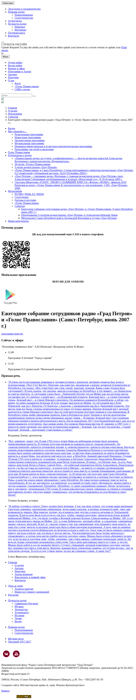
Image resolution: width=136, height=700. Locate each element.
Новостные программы (28, 137)
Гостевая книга (16, 32)
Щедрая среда (16, 638)
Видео (11, 128)
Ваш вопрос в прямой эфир (30, 577)
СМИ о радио (22, 89)
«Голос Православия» (27, 86)
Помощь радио (16, 11)
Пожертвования (24, 14)
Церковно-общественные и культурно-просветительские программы (53, 146)
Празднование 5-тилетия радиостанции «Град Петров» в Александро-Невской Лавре (69, 215)
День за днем (15, 585)
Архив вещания (24, 574)
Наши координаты (18, 221)
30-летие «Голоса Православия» (33, 164)
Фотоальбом (15, 113)
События (13, 116)
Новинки (20, 26)
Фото (18, 83)
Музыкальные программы (29, 143)
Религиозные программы (29, 134)
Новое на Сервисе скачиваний (32, 591)
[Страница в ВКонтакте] (6, 654)
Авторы (12, 74)
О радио (12, 110)
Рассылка (13, 594)
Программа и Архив (19, 71)
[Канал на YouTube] (16, 654)
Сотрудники (22, 197)
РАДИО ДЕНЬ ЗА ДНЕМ (29, 194)
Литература (21, 609)
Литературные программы (30, 140)
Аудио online (15, 62)
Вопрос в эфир (16, 68)
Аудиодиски (15, 20)
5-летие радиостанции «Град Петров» (36, 167)
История (19, 615)
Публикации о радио (20, 155)
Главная (12, 107)
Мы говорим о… (17, 131)
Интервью (20, 29)
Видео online (15, 65)
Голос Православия (19, 152)
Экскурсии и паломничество (24, 8)
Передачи (13, 77)
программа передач (12, 333)
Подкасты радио (17, 23)
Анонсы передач (24, 588)
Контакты (13, 35)
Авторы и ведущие (25, 200)
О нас (11, 80)
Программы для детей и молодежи (34, 149)
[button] (2, 42)
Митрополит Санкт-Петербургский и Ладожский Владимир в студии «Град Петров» (69, 218)
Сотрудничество (24, 17)
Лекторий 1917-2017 (19, 641)
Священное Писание (26, 603)
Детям (18, 618)
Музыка (19, 606)
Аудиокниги (22, 612)
